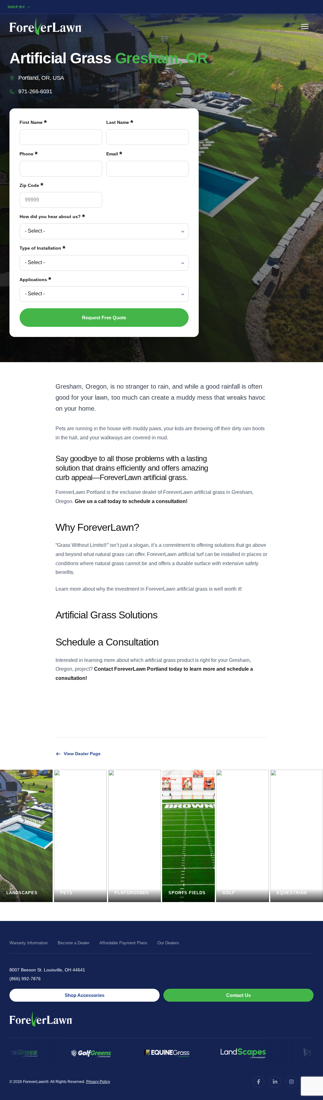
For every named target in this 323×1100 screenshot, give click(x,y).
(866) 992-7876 (25, 978)
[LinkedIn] (275, 1081)
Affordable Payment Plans (123, 943)
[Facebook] (258, 1081)
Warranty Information (28, 943)
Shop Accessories (84, 995)
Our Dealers (168, 943)
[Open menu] (307, 26)
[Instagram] (291, 1081)
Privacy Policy (98, 1082)
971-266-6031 (35, 91)
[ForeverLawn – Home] (45, 26)
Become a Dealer (73, 943)
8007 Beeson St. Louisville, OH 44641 (47, 969)
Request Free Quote (104, 317)
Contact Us (238, 995)
